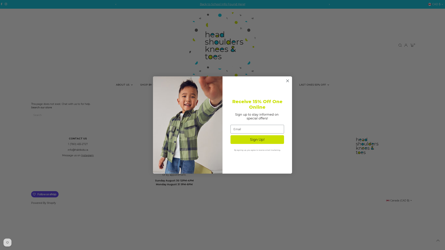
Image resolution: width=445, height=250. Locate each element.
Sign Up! (257, 140)
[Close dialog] (288, 81)
